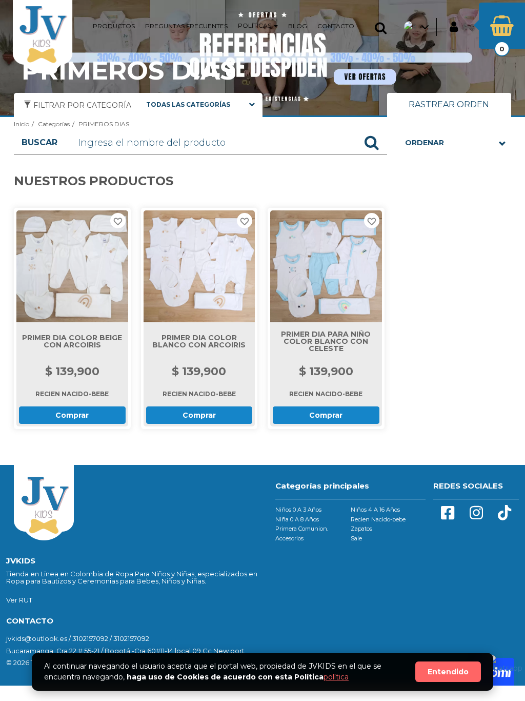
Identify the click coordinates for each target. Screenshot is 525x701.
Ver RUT (19, 600)
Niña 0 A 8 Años (297, 519)
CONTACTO (335, 26)
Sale (356, 538)
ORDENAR (424, 142)
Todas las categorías (188, 104)
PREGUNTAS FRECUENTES (186, 26)
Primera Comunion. (301, 528)
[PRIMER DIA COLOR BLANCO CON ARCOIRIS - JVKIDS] (199, 266)
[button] (383, 28)
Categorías (54, 124)
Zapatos (361, 528)
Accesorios (289, 538)
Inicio (21, 124)
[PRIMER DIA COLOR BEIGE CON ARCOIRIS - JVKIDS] (72, 266)
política (336, 676)
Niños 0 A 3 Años (298, 509)
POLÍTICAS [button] (255, 25)
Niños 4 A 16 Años (375, 509)
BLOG (297, 26)
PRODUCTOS (114, 26)
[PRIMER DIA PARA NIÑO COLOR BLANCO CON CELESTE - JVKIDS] (326, 266)
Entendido (448, 671)
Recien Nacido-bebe (378, 519)
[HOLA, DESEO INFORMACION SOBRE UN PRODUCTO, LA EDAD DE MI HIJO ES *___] (503, 670)
